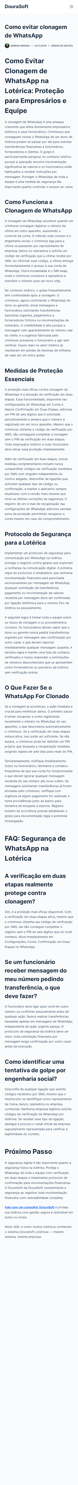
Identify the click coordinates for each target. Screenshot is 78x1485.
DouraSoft (16, 6)
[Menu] (71, 6)
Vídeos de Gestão (62, 45)
